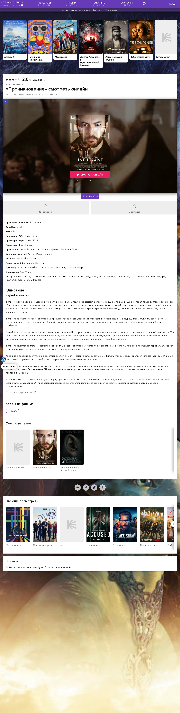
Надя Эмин (123, 276)
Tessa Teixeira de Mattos (53, 267)
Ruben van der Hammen (31, 262)
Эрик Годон (138, 276)
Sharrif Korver (26, 244)
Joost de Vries (27, 249)
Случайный (127, 4)
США (14, 95)
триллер (42, 95)
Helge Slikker (29, 258)
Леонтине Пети (68, 249)
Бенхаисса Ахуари (156, 276)
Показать (12, 411)
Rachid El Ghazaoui (63, 276)
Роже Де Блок (44, 253)
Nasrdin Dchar (23, 276)
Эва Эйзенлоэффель (47, 249)
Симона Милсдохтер (86, 276)
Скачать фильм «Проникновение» (90, 181)
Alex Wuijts (25, 272)
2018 (8, 95)
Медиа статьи (111, 10)
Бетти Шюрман (107, 276)
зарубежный (31, 95)
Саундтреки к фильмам (90, 10)
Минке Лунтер (75, 267)
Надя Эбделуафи (15, 279)
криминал (52, 95)
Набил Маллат (33, 279)
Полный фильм (90, 196)
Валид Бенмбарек (42, 276)
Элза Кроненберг (29, 267)
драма (21, 95)
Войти (172, 4)
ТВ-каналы (44, 4)
